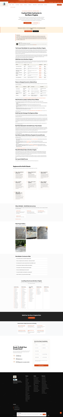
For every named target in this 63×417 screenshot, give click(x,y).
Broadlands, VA (16, 293)
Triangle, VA (31, 301)
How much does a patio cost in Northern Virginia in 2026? (24, 258)
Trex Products (17, 4)
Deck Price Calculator (40, 4)
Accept (44, 414)
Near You (25, 4)
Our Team (55, 2)
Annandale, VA (23, 293)
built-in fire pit (35, 145)
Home (10, 4)
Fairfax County (33, 110)
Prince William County (39, 110)
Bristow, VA (31, 291)
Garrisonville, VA (46, 290)
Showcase (30, 4)
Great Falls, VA (23, 298)
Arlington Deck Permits (44, 387)
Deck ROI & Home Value (36, 390)
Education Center (28, 395)
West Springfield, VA (24, 292)
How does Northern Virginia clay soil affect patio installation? (24, 265)
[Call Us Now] (61, 413)
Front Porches (27, 382)
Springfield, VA (23, 291)
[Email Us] (48, 415)
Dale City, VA (31, 300)
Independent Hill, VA (32, 298)
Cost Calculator (27, 390)
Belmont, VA (16, 301)
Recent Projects (27, 387)
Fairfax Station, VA (24, 289)
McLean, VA (23, 299)
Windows (27, 381)
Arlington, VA (38, 288)
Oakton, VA (23, 301)
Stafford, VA (46, 288)
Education (58, 2)
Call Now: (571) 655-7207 (28, 31)
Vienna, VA (23, 300)
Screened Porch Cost (36, 382)
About (13, 4)
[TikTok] (46, 415)
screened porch (31, 144)
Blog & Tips (27, 394)
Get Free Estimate (31, 317)
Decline (41, 414)
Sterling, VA (16, 290)
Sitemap (27, 400)
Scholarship (43, 390)
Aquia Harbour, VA (46, 291)
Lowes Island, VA (16, 304)
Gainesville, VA (31, 289)
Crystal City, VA (38, 293)
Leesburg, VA (16, 289)
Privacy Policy (18, 415)
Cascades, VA (16, 302)
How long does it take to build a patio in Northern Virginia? (24, 267)
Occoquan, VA (31, 296)
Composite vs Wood (36, 386)
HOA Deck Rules (44, 377)
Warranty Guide (44, 382)
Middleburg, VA (16, 298)
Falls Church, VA (23, 302)
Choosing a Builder (36, 391)
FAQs (61, 2)
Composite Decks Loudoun (37, 381)
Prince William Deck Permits (45, 388)
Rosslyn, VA (38, 289)
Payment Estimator (44, 381)
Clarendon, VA (38, 291)
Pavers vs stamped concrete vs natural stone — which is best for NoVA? (26, 260)
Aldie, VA (15, 291)
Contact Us (27, 401)
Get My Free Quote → (41, 365)
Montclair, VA (31, 299)
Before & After (35, 4)
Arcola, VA (16, 300)
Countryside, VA (16, 303)
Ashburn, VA (16, 288)
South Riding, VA (16, 292)
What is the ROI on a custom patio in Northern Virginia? (23, 274)
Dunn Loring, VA (23, 304)
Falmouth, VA (46, 289)
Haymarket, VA (31, 290)
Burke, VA (23, 290)
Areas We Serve (27, 396)
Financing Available (51, 2)
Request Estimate (35, 31)
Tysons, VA (23, 303)
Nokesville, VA (31, 297)
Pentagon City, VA (39, 292)
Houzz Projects (27, 388)
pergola (27, 142)
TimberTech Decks (36, 385)
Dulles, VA (16, 299)
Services (21, 4)
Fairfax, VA (23, 288)
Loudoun (30, 110)
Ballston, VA (38, 290)
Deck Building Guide (36, 377)
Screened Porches (44, 383)
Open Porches (27, 383)
